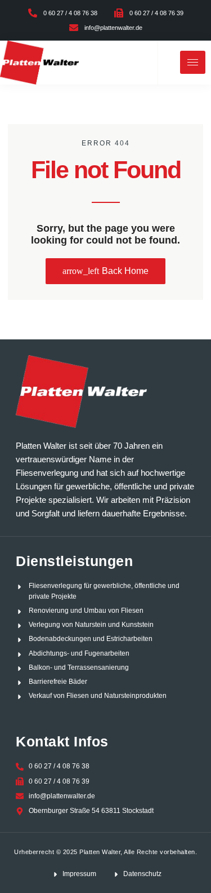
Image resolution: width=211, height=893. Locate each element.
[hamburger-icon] (192, 62)
